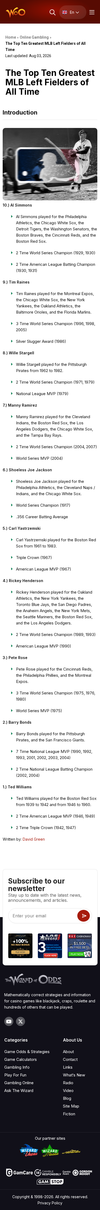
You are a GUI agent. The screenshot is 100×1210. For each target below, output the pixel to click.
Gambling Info (17, 1067)
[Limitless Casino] (20, 946)
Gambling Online (19, 1082)
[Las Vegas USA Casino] (50, 946)
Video (68, 1090)
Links (68, 1067)
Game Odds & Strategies (27, 1051)
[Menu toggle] (91, 12)
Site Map (71, 1106)
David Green (34, 839)
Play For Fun (15, 1074)
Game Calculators (20, 1059)
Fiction (69, 1113)
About (68, 1051)
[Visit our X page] (20, 1021)
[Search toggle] (52, 12)
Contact (70, 1059)
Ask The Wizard (18, 1090)
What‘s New (74, 1074)
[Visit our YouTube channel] (8, 1021)
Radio (68, 1082)
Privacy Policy (50, 1203)
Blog (67, 1098)
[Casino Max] (79, 946)
